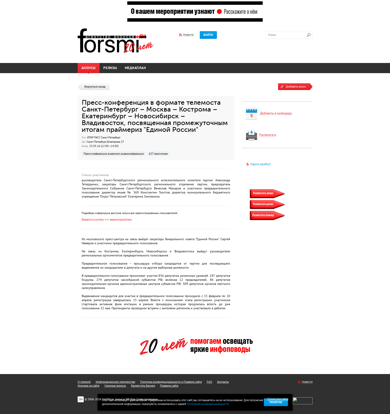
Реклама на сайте (89, 386)
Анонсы (88, 68)
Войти (208, 35)
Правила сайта (169, 386)
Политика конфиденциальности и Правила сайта (171, 382)
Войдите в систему (93, 219)
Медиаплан (135, 68)
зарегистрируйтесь (121, 219)
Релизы (110, 68)
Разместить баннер (143, 386)
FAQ (209, 382)
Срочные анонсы (115, 386)
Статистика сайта (277, 399)
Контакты (223, 382)
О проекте (84, 382)
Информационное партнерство (115, 382)
